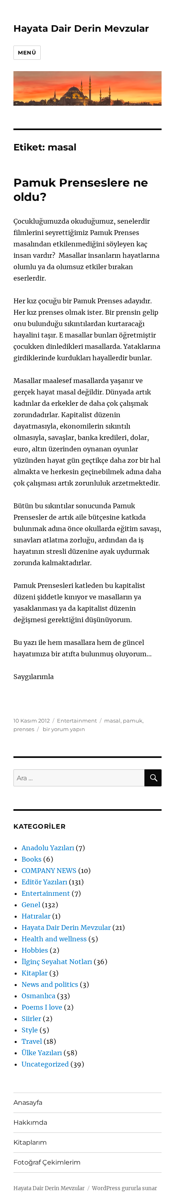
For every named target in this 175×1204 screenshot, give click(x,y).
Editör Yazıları (44, 882)
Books (32, 859)
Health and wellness (54, 939)
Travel (32, 1041)
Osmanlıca (38, 996)
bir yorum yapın (63, 729)
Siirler (31, 1019)
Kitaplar (35, 973)
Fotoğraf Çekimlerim (47, 1162)
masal (112, 720)
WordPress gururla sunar (124, 1188)
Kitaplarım (30, 1142)
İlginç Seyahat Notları (57, 962)
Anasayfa (27, 1102)
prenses (23, 729)
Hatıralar (36, 916)
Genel (31, 905)
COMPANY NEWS (49, 871)
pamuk (132, 720)
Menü (27, 52)
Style (30, 1030)
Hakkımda (30, 1122)
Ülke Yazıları (42, 1053)
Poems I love (42, 1007)
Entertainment (77, 720)
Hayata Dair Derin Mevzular (81, 28)
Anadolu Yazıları (48, 848)
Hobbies (35, 950)
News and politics (50, 984)
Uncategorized (45, 1064)
